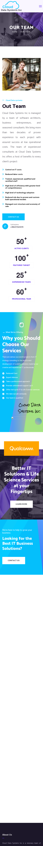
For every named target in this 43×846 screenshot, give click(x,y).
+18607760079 (16, 227)
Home (15, 31)
